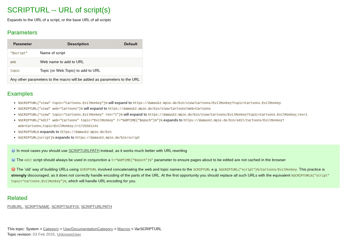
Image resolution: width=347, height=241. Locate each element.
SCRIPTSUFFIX (65, 207)
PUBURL (15, 207)
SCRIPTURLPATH (84, 151)
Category (51, 229)
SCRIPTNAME (37, 207)
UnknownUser (69, 234)
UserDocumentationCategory (88, 229)
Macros (123, 229)
